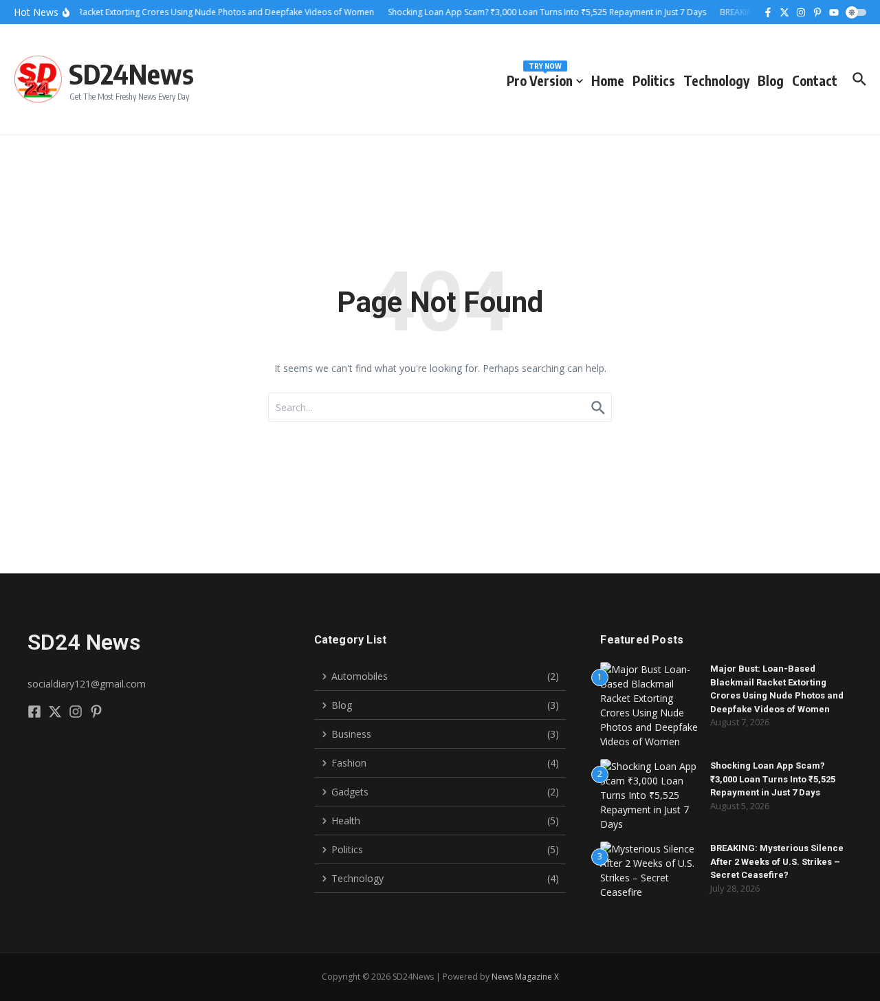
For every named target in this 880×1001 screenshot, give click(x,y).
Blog (771, 80)
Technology (716, 80)
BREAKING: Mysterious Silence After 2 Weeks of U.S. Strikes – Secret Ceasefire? (777, 861)
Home (607, 80)
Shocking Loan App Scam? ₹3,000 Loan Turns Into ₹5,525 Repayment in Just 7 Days (772, 779)
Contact (814, 80)
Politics (653, 80)
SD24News (131, 73)
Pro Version (540, 78)
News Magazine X (525, 976)
